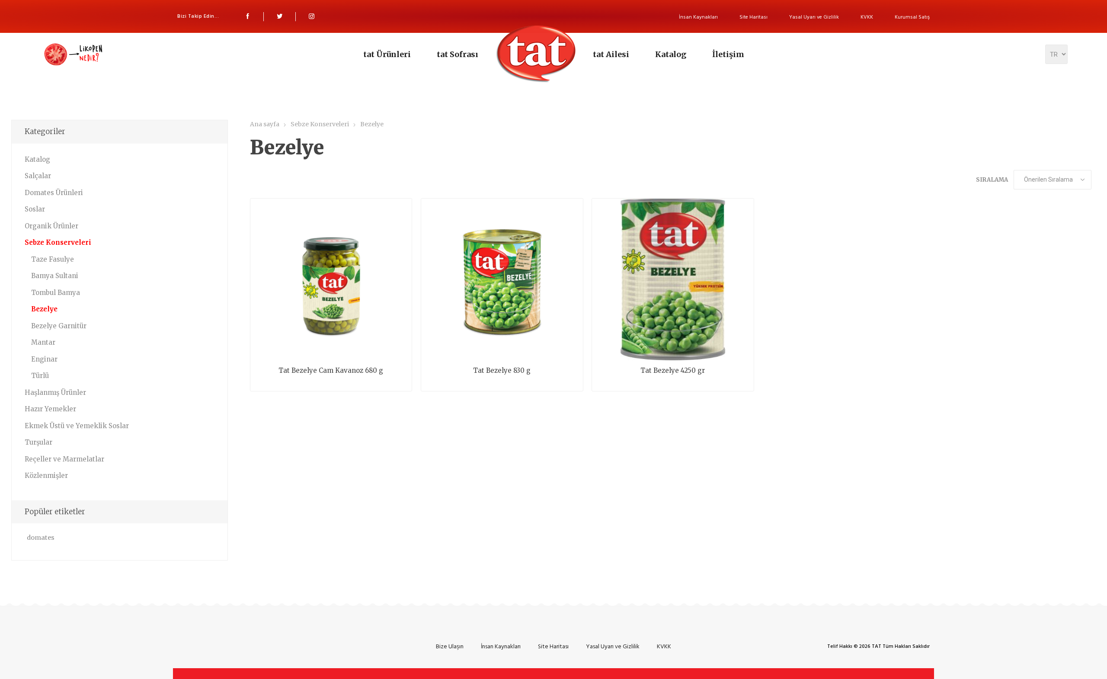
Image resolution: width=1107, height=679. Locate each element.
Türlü (40, 376)
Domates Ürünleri (54, 193)
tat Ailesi (611, 54)
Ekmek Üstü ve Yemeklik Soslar (77, 426)
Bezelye (44, 309)
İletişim (728, 54)
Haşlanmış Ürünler (55, 392)
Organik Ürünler (51, 226)
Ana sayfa (264, 124)
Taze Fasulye (52, 259)
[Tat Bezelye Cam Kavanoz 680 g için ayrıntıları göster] (331, 279)
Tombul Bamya (55, 292)
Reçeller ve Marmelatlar (64, 459)
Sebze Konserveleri (58, 242)
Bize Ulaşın (450, 646)
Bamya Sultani (54, 276)
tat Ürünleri (387, 54)
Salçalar (38, 176)
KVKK (867, 17)
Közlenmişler (46, 475)
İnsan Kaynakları (698, 17)
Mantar (43, 342)
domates (40, 537)
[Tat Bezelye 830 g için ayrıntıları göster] (502, 279)
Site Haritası (753, 17)
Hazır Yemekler (50, 409)
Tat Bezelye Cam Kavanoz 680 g (330, 371)
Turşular (38, 442)
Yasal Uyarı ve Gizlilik (814, 17)
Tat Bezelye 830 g (502, 371)
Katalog (670, 54)
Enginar (44, 359)
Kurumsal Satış (912, 17)
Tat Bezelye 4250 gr (672, 371)
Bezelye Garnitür (58, 326)
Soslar (35, 209)
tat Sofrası (457, 54)
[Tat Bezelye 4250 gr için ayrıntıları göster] (673, 279)
